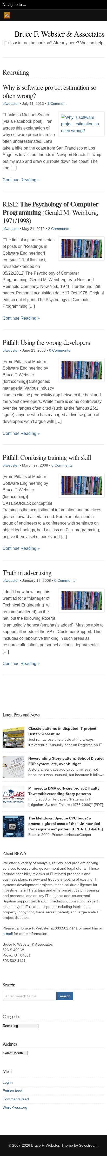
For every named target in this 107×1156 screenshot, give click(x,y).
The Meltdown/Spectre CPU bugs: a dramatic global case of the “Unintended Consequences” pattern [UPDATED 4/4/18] (65, 823)
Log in (8, 1082)
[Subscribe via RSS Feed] (7, 15)
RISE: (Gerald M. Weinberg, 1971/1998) (50, 212)
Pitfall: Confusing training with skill (47, 457)
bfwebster (11, 103)
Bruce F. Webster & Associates (59, 33)
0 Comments (59, 350)
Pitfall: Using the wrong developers (46, 342)
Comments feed (16, 1099)
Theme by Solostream (79, 1145)
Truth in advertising (27, 572)
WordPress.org (15, 1107)
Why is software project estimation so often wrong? (49, 91)
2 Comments (58, 229)
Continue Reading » (21, 180)
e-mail (8, 934)
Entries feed (12, 1091)
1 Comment (56, 103)
